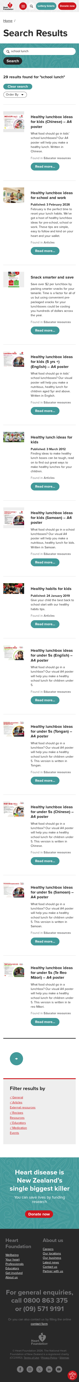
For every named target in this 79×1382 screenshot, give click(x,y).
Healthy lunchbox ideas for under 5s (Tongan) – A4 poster (52, 731)
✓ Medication (18, 1128)
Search (13, 61)
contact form (39, 1324)
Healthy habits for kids (51, 588)
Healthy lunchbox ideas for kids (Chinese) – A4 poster (52, 121)
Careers (48, 1249)
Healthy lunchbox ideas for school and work (52, 195)
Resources (17, 1118)
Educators (12, 1268)
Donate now (67, 6)
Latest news (51, 1262)
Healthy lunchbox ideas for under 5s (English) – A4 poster (52, 655)
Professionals (14, 1264)
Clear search (18, 86)
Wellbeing (12, 1255)
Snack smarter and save (52, 277)
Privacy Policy (49, 1357)
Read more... (45, 166)
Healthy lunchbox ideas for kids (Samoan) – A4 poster (52, 517)
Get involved (14, 1273)
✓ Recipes (16, 1113)
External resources (23, 1107)
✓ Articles (16, 1102)
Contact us (50, 1267)
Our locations (52, 1253)
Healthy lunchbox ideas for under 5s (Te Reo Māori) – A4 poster (52, 972)
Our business (52, 1258)
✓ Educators (18, 1123)
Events (14, 1133)
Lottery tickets (46, 6)
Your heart (12, 1259)
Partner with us (53, 1271)
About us (11, 1277)
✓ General (16, 1097)
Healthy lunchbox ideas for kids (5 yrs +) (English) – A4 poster (52, 361)
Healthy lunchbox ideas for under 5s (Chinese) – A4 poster (52, 812)
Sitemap (64, 1357)
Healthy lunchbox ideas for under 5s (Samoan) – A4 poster (52, 892)
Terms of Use (31, 1357)
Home (8, 21)
